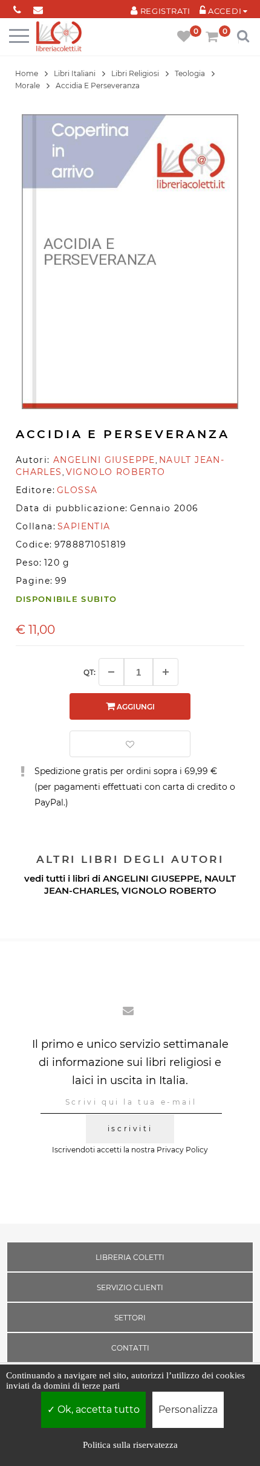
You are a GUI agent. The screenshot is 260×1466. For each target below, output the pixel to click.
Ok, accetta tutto (97, 1409)
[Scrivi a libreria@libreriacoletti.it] (38, 8)
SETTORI (130, 1317)
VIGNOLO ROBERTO (169, 890)
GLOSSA (77, 490)
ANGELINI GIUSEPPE (151, 878)
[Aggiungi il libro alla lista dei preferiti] (130, 744)
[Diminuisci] (111, 672)
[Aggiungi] (166, 672)
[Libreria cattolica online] (59, 37)
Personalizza (188, 1409)
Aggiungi (135, 706)
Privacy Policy (182, 1149)
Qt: (89, 672)
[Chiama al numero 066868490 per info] (17, 8)
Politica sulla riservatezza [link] (130, 1445)
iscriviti (130, 1128)
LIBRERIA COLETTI (130, 1257)
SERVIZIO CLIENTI (130, 1287)
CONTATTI (130, 1347)
